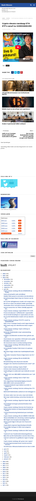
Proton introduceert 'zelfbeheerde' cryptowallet (18, 313)
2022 (4, 463)
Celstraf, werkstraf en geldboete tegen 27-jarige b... (19, 438)
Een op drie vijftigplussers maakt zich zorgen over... (19, 301)
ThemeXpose (21, 499)
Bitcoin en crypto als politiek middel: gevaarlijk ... (18, 303)
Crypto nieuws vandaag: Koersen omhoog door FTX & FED (19, 389)
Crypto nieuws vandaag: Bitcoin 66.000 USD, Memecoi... (17, 358)
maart (6, 455)
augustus (7, 287)
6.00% (13, 223)
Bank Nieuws (7, 5)
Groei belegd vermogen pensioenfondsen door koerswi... (18, 404)
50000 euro (4, 231)
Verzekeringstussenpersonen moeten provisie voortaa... (18, 443)
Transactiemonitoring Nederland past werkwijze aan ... (18, 413)
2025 (4, 275)
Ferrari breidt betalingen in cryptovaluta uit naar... (19, 314)
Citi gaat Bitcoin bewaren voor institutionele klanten (15, 93)
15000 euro (4, 225)
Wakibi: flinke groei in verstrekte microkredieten (18, 296)
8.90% (13, 220)
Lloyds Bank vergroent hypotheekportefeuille (17, 425)
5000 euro (4, 220)
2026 (4, 273)
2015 (4, 477)
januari (6, 459)
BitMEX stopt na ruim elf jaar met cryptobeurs (16, 109)
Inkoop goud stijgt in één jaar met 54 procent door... (17, 422)
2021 (4, 465)
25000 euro (4, 228)
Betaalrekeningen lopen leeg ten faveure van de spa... (18, 298)
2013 (4, 481)
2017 (4, 473)
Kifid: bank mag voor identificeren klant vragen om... (18, 326)
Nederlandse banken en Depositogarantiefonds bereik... (18, 409)
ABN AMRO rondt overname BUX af (14, 383)
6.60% (13, 225)
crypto (8, 18)
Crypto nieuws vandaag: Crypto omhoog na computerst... (17, 329)
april (5, 453)
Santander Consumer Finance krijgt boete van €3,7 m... (19, 355)
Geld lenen (4, 218)
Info (20, 220)
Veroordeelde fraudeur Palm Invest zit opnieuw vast (18, 348)
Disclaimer (20, 233)
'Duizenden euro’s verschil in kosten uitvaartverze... (19, 305)
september (7, 285)
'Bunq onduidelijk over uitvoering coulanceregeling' (19, 418)
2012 (4, 483)
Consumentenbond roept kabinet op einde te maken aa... (17, 385)
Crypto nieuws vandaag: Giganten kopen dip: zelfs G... (19, 401)
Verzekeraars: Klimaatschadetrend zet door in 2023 (19, 446)
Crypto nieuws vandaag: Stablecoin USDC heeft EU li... (19, 431)
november (7, 281)
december (7, 279)
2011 (4, 485)
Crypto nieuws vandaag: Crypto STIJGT (15, 367)
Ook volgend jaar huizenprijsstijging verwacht (18, 381)
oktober (6, 283)
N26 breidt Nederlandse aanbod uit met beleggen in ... (19, 392)
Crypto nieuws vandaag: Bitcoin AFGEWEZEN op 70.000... (18, 291)
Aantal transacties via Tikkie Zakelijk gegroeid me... (18, 308)
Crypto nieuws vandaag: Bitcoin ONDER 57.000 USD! (19, 416)
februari (6, 457)
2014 (4, 479)
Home (3, 18)
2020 (4, 467)
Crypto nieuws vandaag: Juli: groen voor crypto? (18, 441)
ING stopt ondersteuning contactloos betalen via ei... (18, 397)
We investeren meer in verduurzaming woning (18, 343)
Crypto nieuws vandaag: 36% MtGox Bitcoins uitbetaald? (17, 345)
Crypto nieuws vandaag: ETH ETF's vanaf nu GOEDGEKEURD (17, 320)
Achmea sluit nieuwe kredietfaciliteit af (16, 369)
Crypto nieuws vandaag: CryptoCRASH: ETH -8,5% (18, 311)
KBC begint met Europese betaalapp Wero (16, 420)
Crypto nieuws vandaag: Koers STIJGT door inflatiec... (16, 378)
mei (5, 451)
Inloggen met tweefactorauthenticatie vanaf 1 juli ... (19, 364)
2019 (4, 469)
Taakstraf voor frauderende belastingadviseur (18, 434)
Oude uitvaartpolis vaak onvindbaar (14, 294)
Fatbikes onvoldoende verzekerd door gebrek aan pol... (19, 336)
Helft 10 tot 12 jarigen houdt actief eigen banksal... (19, 323)
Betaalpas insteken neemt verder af (15, 341)
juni (5, 449)
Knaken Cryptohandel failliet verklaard (14, 124)
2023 (4, 461)
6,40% (13, 228)
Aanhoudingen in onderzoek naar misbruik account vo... (19, 371)
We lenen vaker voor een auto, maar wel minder (18, 395)
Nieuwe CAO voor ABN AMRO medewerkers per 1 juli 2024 (19, 374)
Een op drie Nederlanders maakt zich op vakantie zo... (19, 317)
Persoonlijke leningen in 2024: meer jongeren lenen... (17, 427)
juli (5, 289)
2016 (4, 475)
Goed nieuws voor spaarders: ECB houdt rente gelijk (19, 339)
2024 (4, 277)
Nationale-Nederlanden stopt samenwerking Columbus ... (17, 332)
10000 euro (4, 223)
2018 (4, 471)
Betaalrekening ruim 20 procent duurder (16, 361)
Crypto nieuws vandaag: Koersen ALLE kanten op (18, 407)
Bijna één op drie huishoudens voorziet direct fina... (19, 436)
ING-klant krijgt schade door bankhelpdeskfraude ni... (19, 352)
